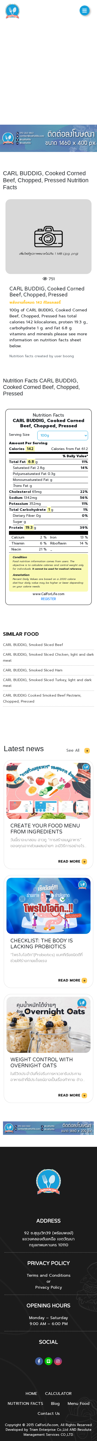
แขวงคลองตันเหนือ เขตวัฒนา (48, 1239)
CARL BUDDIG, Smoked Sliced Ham (32, 670)
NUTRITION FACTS (25, 1404)
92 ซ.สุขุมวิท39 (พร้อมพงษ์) (48, 1233)
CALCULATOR (58, 1394)
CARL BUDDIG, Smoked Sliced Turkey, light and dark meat (47, 683)
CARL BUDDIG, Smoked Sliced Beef (33, 644)
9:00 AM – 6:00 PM (49, 1324)
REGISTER (48, 599)
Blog (55, 1404)
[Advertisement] (48, 73)
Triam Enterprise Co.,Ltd (48, 1429)
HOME (31, 1394)
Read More (70, 861)
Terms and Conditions (48, 1275)
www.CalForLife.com (48, 594)
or (48, 1281)
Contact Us (49, 1414)
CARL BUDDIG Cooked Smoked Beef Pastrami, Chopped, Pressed (42, 698)
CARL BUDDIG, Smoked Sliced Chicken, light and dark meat (48, 657)
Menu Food (79, 1404)
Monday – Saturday (48, 1318)
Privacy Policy (48, 1287)
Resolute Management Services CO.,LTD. (58, 1432)
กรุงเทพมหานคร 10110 (48, 1245)
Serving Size (19, 434)
